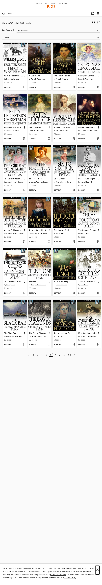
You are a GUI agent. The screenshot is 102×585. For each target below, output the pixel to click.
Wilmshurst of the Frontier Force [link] (13, 76)
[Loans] (92, 14)
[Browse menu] (98, 13)
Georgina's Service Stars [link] (87, 76)
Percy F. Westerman (13, 79)
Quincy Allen (84, 233)
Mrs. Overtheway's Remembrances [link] (87, 333)
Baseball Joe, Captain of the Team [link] (87, 179)
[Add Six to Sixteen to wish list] (73, 190)
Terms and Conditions (46, 568)
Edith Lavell (84, 285)
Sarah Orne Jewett (12, 131)
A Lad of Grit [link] (34, 76)
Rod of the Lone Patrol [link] (63, 333)
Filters (6, 37)
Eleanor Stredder (61, 285)
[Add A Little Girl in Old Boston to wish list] (98, 138)
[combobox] (46, 14)
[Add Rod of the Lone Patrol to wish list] (73, 344)
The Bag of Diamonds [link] (38, 333)
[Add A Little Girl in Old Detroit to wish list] (49, 241)
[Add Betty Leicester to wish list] (49, 138)
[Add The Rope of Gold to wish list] (73, 241)
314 (69, 355)
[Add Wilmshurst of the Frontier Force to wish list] (24, 87)
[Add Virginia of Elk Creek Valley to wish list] (73, 138)
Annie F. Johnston (62, 79)
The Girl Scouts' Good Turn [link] (87, 282)
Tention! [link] (32, 282)
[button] (93, 23)
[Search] (3, 14)
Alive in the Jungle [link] (62, 282)
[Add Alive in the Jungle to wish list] (73, 293)
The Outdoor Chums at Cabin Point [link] (13, 282)
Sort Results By (8, 30)
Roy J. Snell (60, 233)
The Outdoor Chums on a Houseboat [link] (87, 230)
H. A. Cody (59, 336)
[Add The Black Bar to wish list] (24, 344)
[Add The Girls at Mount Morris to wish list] (24, 190)
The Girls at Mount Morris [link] (13, 179)
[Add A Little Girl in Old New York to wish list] (24, 241)
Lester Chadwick (86, 182)
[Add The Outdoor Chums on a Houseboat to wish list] (98, 241)
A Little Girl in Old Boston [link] (87, 127)
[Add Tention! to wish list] (49, 293)
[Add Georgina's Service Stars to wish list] (98, 87)
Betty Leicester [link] (35, 127)
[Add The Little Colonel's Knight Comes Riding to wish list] (73, 87)
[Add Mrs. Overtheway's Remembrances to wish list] (98, 344)
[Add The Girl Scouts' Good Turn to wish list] (98, 293)
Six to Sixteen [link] (59, 179)
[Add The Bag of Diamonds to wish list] (49, 344)
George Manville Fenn (38, 285)
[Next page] (75, 354)
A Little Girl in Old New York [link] (13, 230)
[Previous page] (28, 354)
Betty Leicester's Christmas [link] (13, 127)
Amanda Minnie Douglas (89, 131)
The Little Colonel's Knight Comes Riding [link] (63, 76)
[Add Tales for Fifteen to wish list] (49, 190)
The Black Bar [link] (10, 333)
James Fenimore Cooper (39, 182)
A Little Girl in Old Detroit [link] (38, 230)
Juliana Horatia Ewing (63, 182)
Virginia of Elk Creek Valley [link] (63, 127)
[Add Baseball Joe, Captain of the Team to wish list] (98, 190)
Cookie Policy (70, 578)
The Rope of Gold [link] (61, 230)
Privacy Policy (66, 568)
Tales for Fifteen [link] (36, 179)
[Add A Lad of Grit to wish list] (49, 87)
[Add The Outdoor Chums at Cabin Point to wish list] (24, 293)
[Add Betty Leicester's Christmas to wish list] (24, 138)
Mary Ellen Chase (62, 131)
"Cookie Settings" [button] (58, 574)
